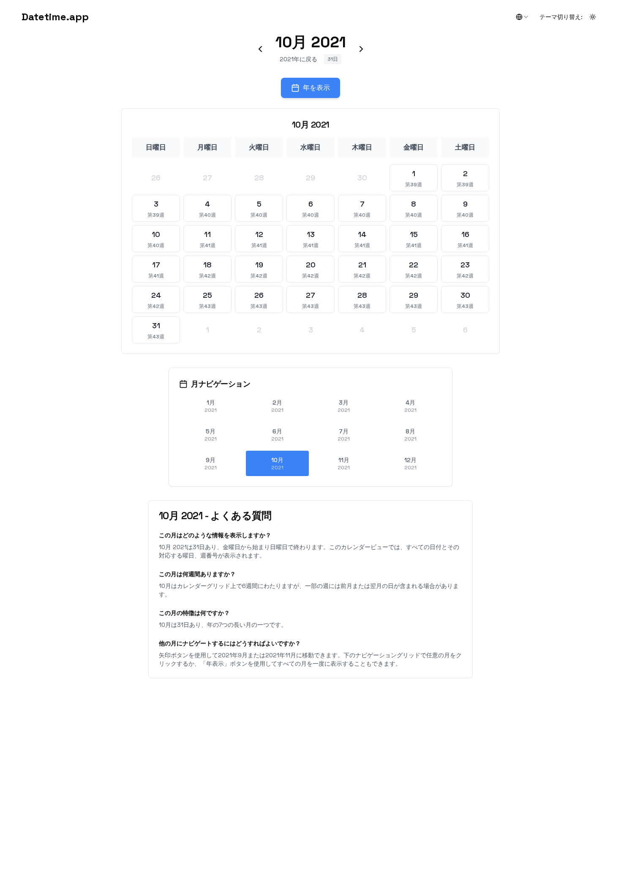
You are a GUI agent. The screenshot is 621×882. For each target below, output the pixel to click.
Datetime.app (55, 16)
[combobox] (522, 17)
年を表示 (316, 87)
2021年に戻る (298, 59)
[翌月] (361, 49)
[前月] (260, 49)
